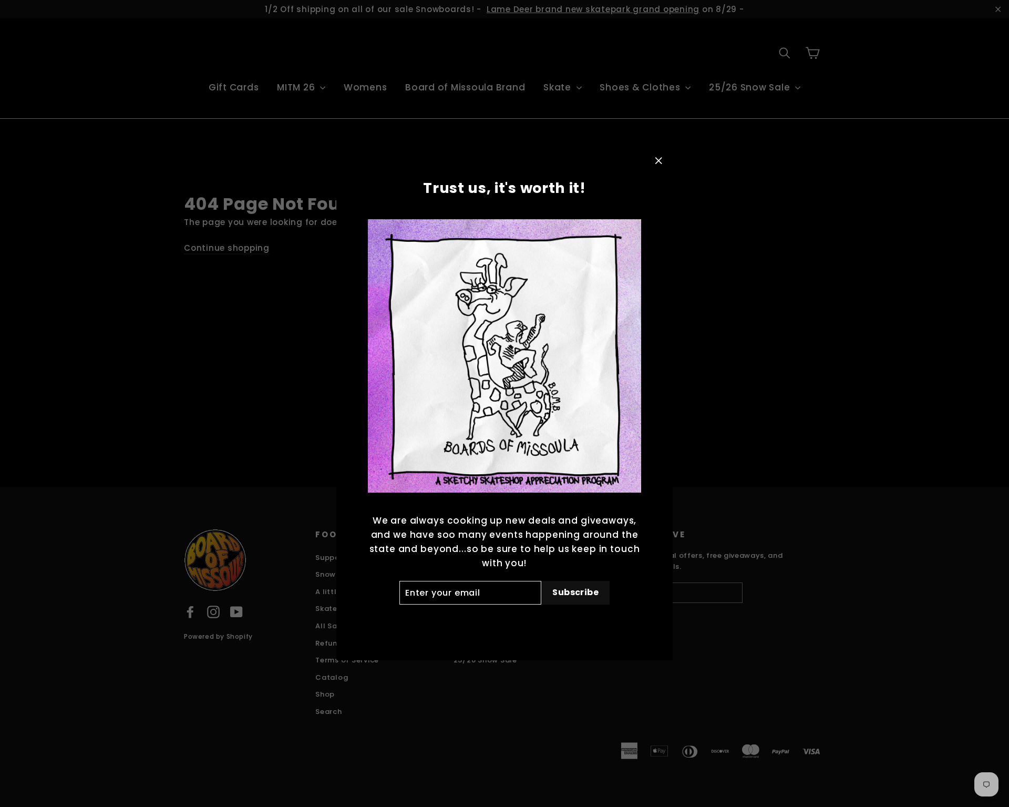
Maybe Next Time (504, 621)
